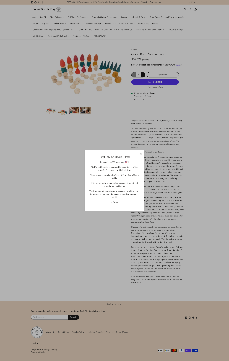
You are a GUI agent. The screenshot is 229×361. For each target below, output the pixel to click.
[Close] (141, 153)
